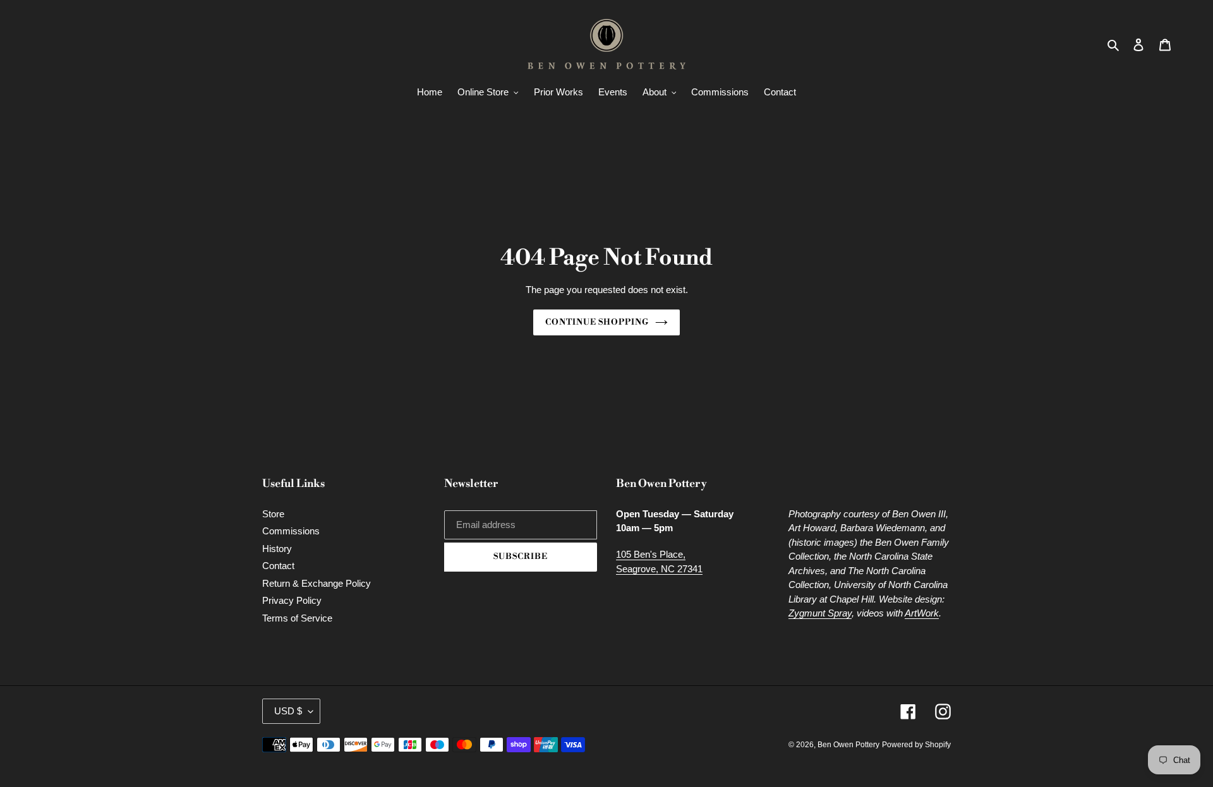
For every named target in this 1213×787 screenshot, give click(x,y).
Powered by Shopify (916, 744)
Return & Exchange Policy (316, 583)
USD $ (288, 711)
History (277, 548)
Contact (278, 565)
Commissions (291, 531)
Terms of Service (297, 618)
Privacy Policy (292, 600)
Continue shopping (597, 322)
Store (273, 513)
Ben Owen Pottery (848, 744)
